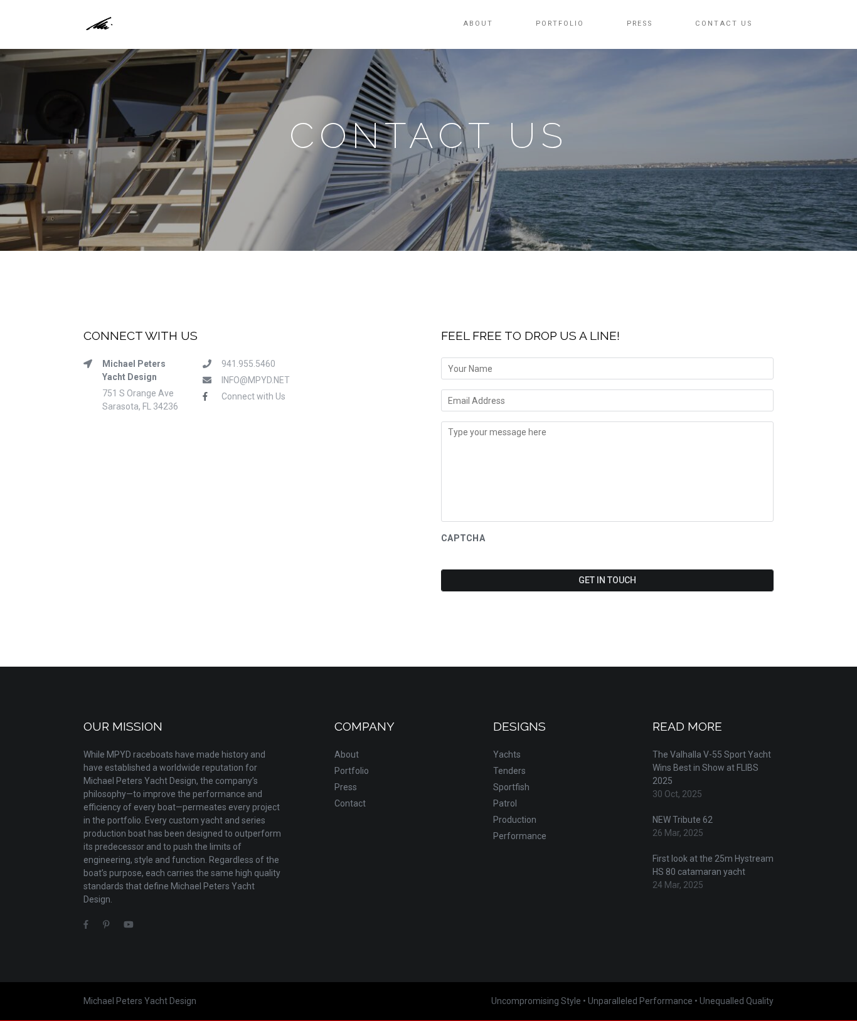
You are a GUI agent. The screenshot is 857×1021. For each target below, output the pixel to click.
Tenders (509, 771)
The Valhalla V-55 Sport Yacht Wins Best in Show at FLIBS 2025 (711, 767)
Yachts (507, 754)
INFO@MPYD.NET (255, 380)
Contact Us (723, 23)
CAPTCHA (463, 538)
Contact (350, 803)
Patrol (505, 803)
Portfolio (560, 23)
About (478, 23)
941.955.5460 (248, 364)
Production (514, 820)
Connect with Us (253, 396)
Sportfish (511, 787)
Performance (519, 836)
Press (639, 23)
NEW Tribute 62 (682, 820)
